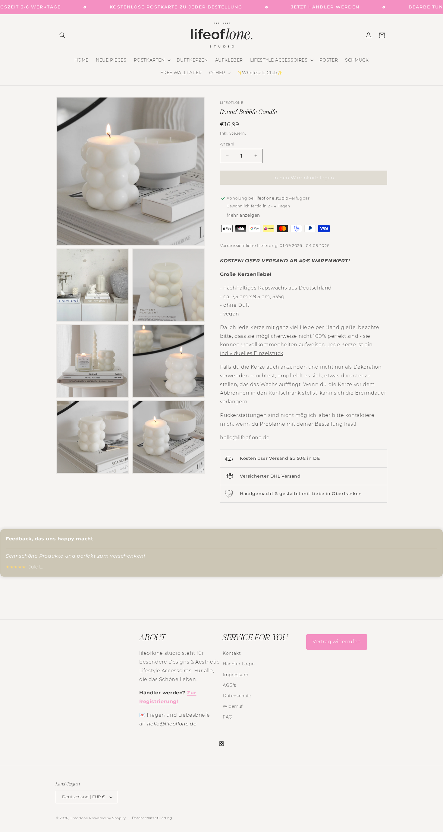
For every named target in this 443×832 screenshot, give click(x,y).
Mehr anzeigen (243, 215)
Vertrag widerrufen (337, 642)
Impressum (235, 674)
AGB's (229, 685)
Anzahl (227, 143)
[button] (62, 35)
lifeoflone (79, 818)
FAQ (228, 717)
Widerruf (233, 706)
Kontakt (232, 653)
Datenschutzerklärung (152, 818)
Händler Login (239, 664)
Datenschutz (237, 695)
